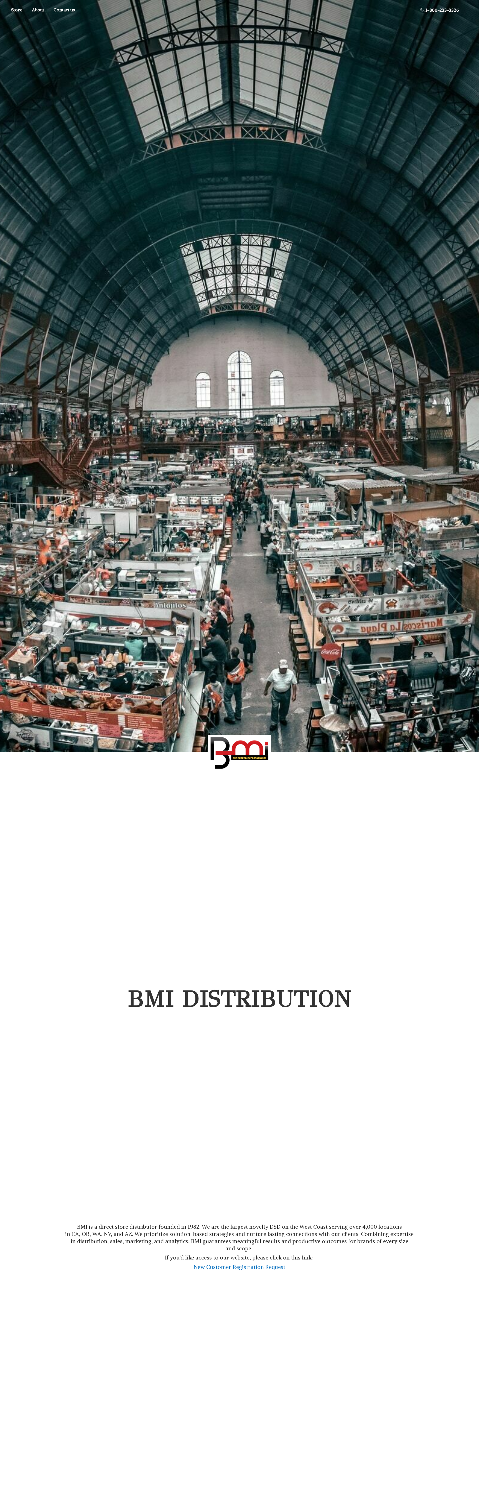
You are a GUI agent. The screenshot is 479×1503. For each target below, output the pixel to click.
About (38, 9)
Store (16, 9)
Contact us (64, 9)
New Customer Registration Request (239, 1267)
